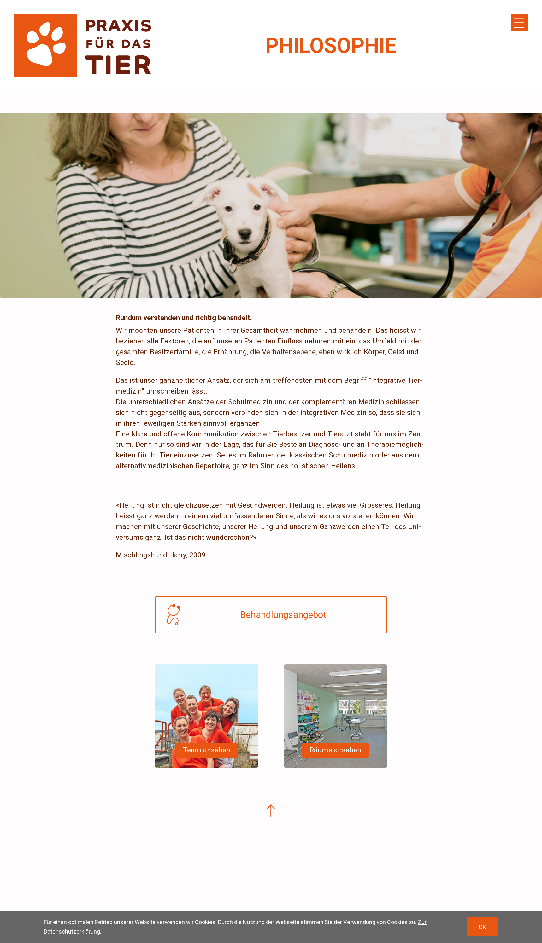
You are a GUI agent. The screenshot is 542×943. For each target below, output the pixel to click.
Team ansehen (206, 750)
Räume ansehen (335, 750)
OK (482, 926)
